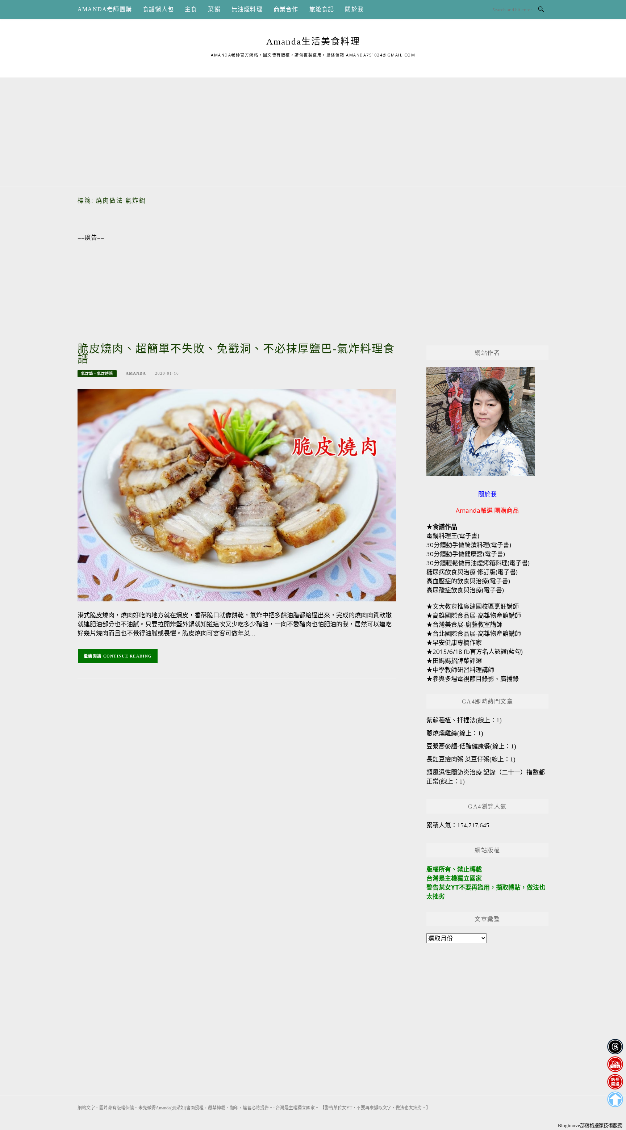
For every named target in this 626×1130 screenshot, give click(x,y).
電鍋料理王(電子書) (452, 536)
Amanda (136, 373)
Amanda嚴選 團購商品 (487, 510)
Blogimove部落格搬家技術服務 (590, 1125)
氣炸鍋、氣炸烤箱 (97, 373)
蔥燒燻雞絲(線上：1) (454, 733)
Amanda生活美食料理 (313, 41)
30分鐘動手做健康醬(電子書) (465, 554)
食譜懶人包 (158, 9)
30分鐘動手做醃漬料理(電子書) (468, 545)
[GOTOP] (615, 1099)
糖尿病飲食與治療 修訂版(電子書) (472, 572)
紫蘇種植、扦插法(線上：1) (464, 720)
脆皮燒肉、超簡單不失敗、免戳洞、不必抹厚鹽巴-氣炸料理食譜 (236, 354)
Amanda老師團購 (105, 9)
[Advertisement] (313, 128)
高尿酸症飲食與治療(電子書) (465, 590)
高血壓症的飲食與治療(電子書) (468, 581)
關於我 (354, 9)
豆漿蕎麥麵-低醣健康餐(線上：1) (471, 746)
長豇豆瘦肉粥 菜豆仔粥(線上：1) (471, 759)
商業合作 (286, 9)
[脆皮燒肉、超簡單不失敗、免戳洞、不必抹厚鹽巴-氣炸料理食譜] (237, 494)
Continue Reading (127, 656)
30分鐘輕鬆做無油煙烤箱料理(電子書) (478, 563)
